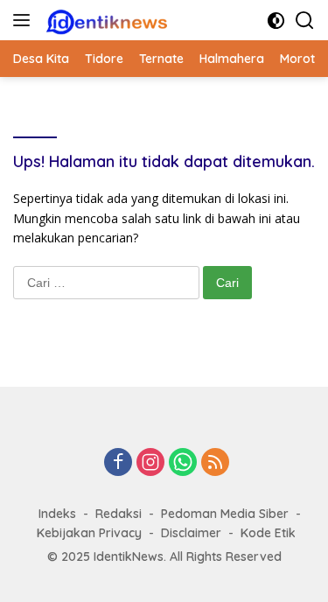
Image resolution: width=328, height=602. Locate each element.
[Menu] (25, 20)
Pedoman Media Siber (225, 514)
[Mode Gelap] (276, 20)
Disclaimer (191, 533)
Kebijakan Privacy (89, 533)
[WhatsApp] (183, 463)
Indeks (57, 514)
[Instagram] (150, 463)
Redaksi (118, 514)
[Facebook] (118, 463)
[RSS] (215, 463)
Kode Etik (268, 533)
